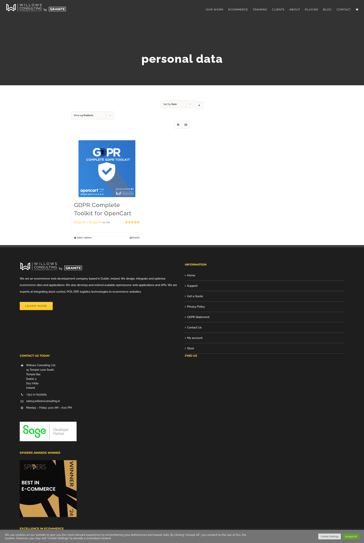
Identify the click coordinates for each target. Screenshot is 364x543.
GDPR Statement (198, 317)
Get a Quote (195, 296)
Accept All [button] (351, 536)
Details (136, 237)
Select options (84, 237)
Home (191, 275)
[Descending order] (199, 105)
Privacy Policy (196, 306)
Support (192, 286)
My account (194, 338)
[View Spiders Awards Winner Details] (48, 463)
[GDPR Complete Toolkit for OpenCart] (107, 168)
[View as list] (185, 125)
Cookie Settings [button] (330, 536)
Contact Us (194, 327)
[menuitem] (217, 9)
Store (190, 348)
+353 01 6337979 (36, 394)
